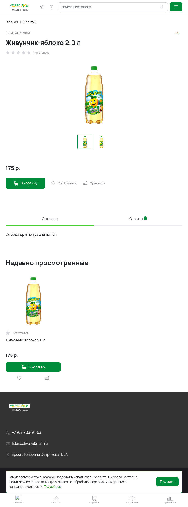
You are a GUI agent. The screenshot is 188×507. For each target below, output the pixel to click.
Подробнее (52, 486)
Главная (12, 22)
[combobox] (113, 6)
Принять (167, 481)
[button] (176, 6)
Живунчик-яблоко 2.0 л (25, 339)
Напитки (29, 22)
